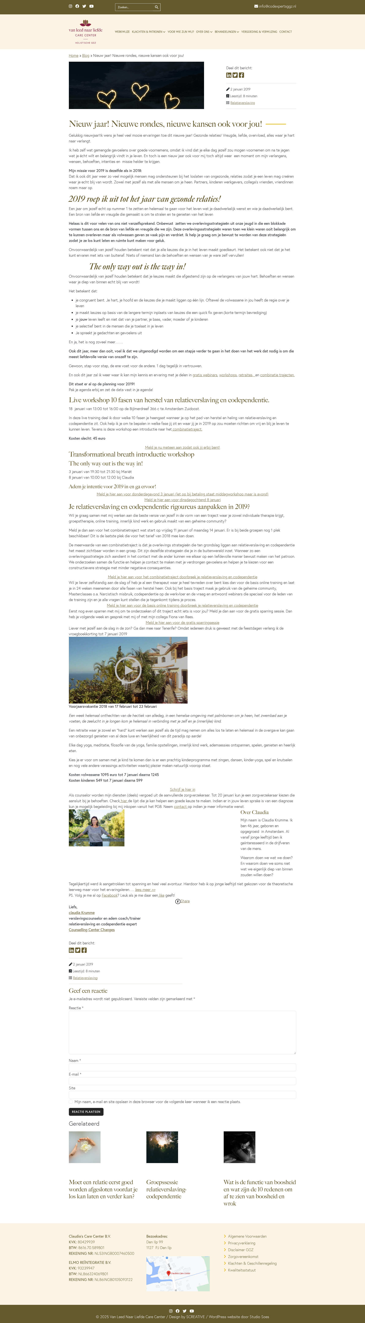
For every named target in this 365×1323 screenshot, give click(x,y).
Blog (85, 55)
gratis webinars (205, 374)
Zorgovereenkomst (243, 1256)
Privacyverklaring (241, 1243)
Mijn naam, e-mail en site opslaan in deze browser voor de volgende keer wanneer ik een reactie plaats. (158, 1101)
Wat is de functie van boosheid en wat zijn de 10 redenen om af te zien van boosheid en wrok (260, 1193)
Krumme (87, 912)
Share (185, 901)
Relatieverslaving (242, 103)
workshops (228, 374)
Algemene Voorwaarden (247, 1236)
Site (72, 1088)
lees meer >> (145, 889)
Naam (75, 1060)
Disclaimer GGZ (240, 1249)
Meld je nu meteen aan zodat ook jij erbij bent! (182, 447)
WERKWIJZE (122, 31)
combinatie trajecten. (277, 374)
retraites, (247, 374)
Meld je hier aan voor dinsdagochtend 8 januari (182, 499)
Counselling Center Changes (92, 929)
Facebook (109, 895)
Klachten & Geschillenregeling (252, 1263)
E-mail (75, 1074)
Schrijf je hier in (182, 789)
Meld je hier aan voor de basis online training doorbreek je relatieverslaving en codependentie (182, 605)
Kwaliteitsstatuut (242, 1270)
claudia (74, 912)
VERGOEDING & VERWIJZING (259, 31)
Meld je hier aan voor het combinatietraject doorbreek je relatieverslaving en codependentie (182, 576)
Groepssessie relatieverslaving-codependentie (166, 1189)
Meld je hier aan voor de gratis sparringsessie (182, 622)
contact (181, 806)
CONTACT (285, 31)
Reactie (76, 1007)
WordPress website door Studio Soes (239, 1316)
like (161, 895)
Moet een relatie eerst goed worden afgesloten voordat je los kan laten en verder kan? (103, 1189)
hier (124, 800)
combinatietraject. (187, 429)
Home (73, 55)
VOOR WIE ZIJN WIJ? (181, 31)
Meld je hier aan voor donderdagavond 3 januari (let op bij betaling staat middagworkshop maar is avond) (182, 494)
